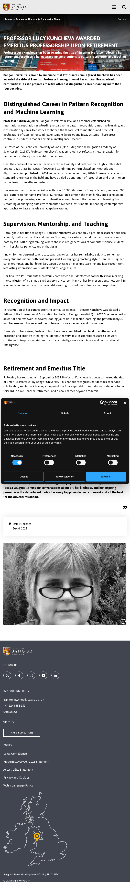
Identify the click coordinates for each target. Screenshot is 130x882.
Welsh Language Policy (18, 785)
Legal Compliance (15, 753)
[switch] (49, 462)
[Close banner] (125, 403)
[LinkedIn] (55, 675)
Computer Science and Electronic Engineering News (32, 19)
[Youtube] (43, 675)
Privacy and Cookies (16, 777)
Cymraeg (122, 19)
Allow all (106, 476)
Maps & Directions (21, 732)
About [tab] (107, 412)
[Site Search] (123, 7)
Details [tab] (65, 412)
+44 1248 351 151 (14, 705)
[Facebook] (19, 675)
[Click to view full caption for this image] (123, 621)
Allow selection (65, 476)
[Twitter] (7, 675)
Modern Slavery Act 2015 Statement (26, 761)
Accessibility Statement (18, 769)
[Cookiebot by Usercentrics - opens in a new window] (102, 402)
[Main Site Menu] (114, 7)
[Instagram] (31, 675)
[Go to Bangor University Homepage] (16, 7)
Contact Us (10, 711)
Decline (23, 476)
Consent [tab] (22, 412)
